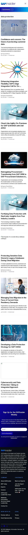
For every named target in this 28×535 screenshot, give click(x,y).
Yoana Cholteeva (6, 53)
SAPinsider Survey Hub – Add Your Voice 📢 (20, 490)
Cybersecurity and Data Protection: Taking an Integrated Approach (10, 384)
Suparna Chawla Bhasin (7, 95)
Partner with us (5, 515)
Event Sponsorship (6, 518)
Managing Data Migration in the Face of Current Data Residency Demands (13, 300)
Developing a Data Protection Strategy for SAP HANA (13, 345)
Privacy (17, 518)
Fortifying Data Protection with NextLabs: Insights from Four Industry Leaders (13, 216)
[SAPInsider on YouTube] (7, 526)
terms (23, 436)
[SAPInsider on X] (1, 526)
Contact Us (4, 506)
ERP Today (4, 484)
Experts (3, 487)
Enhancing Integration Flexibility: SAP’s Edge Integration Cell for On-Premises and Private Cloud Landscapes (12, 83)
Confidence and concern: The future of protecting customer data (13, 41)
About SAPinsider (6, 481)
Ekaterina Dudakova (6, 270)
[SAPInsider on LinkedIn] (4, 526)
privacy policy (14, 438)
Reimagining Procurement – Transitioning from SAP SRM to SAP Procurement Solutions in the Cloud (13, 174)
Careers (3, 490)
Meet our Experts (20, 481)
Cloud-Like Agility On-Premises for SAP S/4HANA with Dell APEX (14, 125)
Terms (17, 515)
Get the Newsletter (7, 433)
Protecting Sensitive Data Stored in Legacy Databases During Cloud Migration (12, 258)
